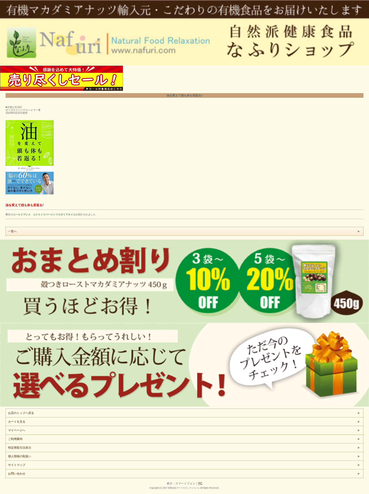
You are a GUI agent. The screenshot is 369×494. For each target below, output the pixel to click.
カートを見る (16, 421)
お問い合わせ (16, 473)
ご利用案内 (15, 439)
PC (200, 483)
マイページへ (16, 430)
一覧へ (12, 231)
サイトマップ (16, 464)
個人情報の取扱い (19, 456)
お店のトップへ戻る (21, 413)
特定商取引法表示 (19, 447)
